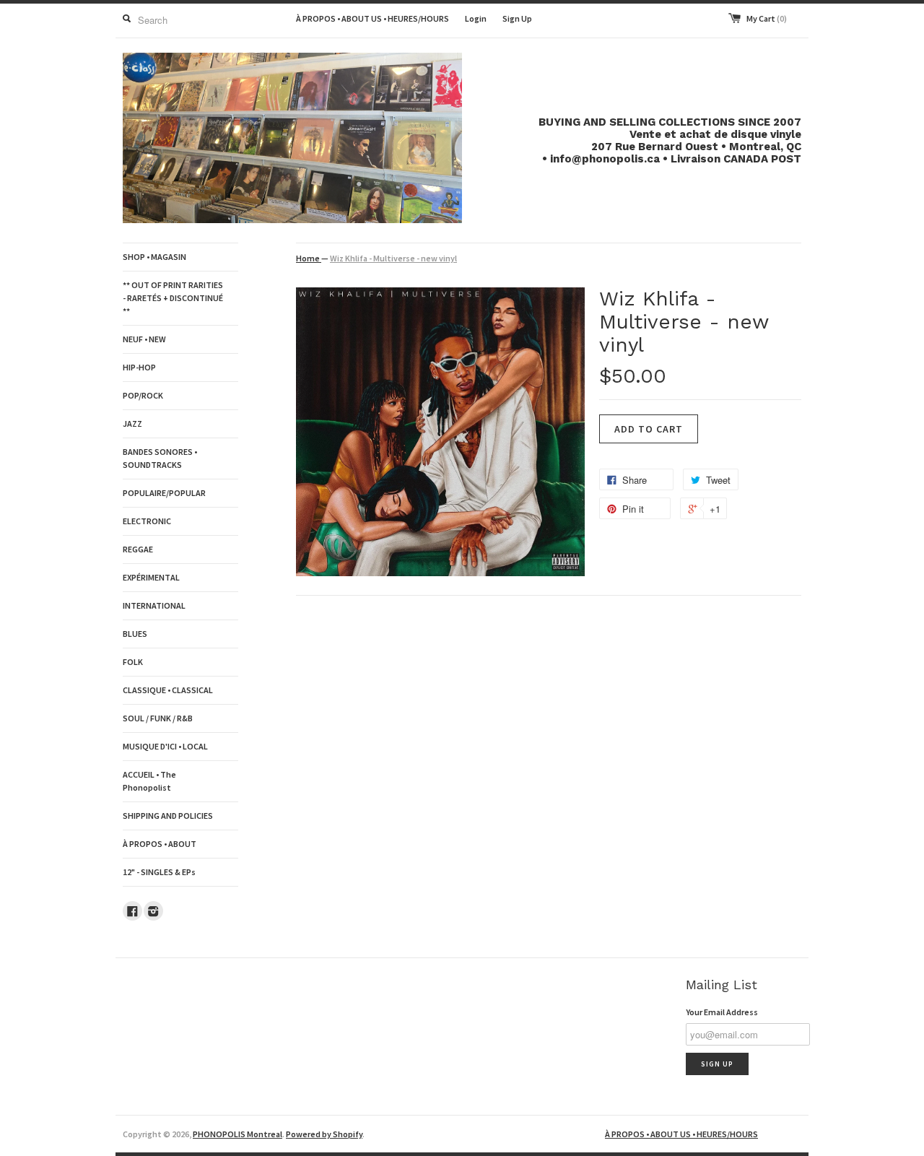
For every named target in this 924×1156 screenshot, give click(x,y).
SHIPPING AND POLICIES (168, 815)
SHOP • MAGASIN (154, 256)
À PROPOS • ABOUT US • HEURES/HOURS (372, 18)
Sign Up (517, 18)
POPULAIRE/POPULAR (164, 492)
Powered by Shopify (324, 1134)
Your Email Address (722, 1012)
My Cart (766, 18)
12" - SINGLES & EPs (159, 871)
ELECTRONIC (147, 521)
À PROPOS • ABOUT (159, 843)
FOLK (133, 661)
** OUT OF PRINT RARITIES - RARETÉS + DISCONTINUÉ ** (173, 297)
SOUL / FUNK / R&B (158, 718)
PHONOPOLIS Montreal (237, 1134)
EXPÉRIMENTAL (151, 577)
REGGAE (138, 549)
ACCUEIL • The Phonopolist (149, 781)
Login (476, 18)
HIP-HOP (139, 367)
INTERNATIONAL (154, 605)
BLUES (135, 633)
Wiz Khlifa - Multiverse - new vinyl (393, 258)
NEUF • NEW (144, 339)
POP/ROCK (143, 395)
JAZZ (132, 423)
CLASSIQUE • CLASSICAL (168, 690)
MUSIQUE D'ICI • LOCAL (165, 746)
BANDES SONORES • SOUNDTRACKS (160, 458)
